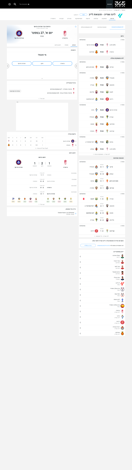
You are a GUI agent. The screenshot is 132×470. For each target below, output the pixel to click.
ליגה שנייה (117, 10)
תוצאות (109, 4)
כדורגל (123, 10)
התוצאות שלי (23, 4)
